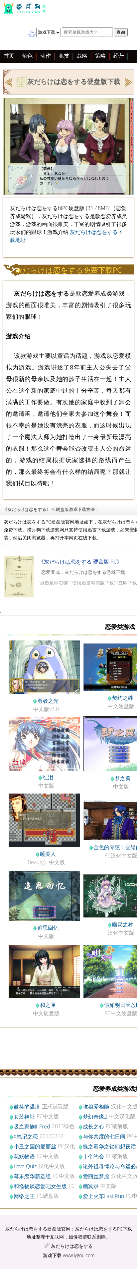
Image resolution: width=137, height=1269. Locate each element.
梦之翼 (123, 778)
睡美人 (48, 853)
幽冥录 (91, 1186)
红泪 (48, 777)
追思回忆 (48, 927)
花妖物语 (24, 1156)
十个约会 (93, 1156)
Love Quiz (25, 1166)
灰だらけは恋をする (72, 1246)
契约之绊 (122, 697)
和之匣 (48, 1005)
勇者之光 (48, 700)
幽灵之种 (122, 924)
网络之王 (24, 1196)
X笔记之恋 (26, 1136)
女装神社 (24, 1116)
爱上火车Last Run (103, 1196)
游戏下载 (52, 1255)
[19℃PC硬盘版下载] (127, 81)
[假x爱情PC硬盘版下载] (9, 81)
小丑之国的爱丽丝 (35, 1146)
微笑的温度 (27, 1106)
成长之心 (93, 1126)
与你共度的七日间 (104, 1136)
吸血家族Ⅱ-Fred (32, 1126)
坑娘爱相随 (96, 1106)
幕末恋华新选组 (32, 1176)
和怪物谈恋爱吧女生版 (40, 1186)
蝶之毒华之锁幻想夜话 (109, 1146)
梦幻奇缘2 (95, 1116)
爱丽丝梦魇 (96, 1176)
